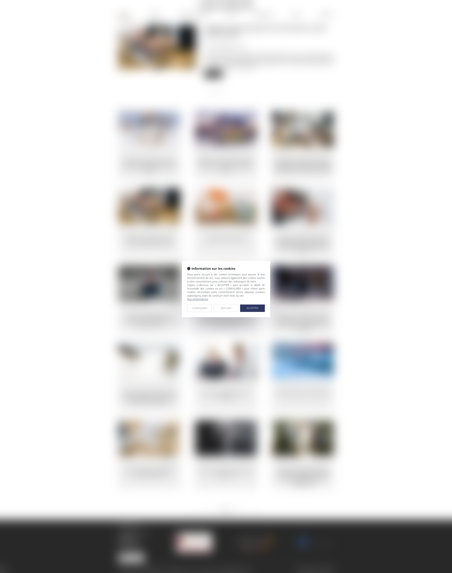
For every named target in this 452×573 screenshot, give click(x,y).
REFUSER (226, 308)
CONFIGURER (199, 308)
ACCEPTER (252, 308)
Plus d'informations (197, 299)
